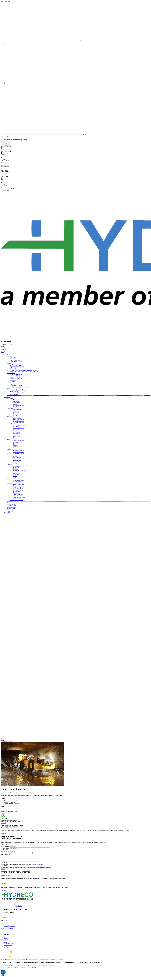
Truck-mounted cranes (18, 428)
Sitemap (3, 967)
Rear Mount (13, 380)
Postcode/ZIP (4, 851)
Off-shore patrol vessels (19, 440)
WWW (2, 162)
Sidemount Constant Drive (16, 378)
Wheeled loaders (17, 460)
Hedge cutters (16, 402)
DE (7, 136)
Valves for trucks (14, 391)
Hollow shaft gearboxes (16, 361)
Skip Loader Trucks (18, 488)
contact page (86, 842)
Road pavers (16, 412)
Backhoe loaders (17, 457)
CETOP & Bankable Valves (17, 392)
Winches (15, 445)
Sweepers (15, 469)
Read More (3, 883)
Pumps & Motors (11, 381)
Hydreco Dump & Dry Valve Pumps (19, 387)
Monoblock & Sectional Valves (18, 390)
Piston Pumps (13, 384)
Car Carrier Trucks (17, 494)
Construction (10, 408)
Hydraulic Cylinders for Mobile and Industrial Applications (24, 371)
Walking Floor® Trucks (19, 484)
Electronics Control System (17, 366)
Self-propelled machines (19, 425)
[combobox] (36, 853)
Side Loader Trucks (18, 495)
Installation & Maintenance (16, 500)
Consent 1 (4, 862)
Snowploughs (16, 466)
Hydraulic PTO (11, 373)
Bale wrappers (16, 401)
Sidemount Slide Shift (15, 377)
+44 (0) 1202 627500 (8, 928)
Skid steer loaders (17, 462)
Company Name (5, 848)
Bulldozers (16, 459)
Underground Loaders (18, 452)
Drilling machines (17, 409)
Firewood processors (18, 480)
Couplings (12, 357)
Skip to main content (6, 1)
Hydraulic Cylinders (12, 368)
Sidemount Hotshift (15, 375)
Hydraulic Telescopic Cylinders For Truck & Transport (23, 370)
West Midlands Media (49, 965)
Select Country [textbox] (36, 853)
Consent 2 (4, 865)
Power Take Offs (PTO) (16, 374)
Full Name (4, 845)
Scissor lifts (16, 435)
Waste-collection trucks (19, 470)
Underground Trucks (18, 453)
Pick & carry (16, 426)
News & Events (11, 508)
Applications (7, 397)
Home (2, 739)
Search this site (4, 344)
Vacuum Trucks (17, 486)
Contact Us (3, 349)
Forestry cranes (17, 481)
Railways (9, 416)
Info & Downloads (11, 507)
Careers (9, 509)
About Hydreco (8, 502)
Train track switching (18, 422)
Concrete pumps (17, 414)
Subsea (15, 443)
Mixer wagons (16, 399)
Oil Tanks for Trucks (15, 360)
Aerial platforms (17, 436)
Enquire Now (4, 811)
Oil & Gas (9, 471)
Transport (9, 483)
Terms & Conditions (20, 967)
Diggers (15, 463)
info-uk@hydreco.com (9, 926)
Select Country (5, 853)
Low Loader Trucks (18, 490)
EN (83, 81)
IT (83, 134)
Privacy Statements (38, 864)
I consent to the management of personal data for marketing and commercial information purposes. (27, 867)
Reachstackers (16, 432)
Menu (2, 352)
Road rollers (16, 411)
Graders (15, 456)
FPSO (14, 477)
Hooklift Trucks (17, 491)
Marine (8, 439)
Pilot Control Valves (15, 367)
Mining (9, 449)
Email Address (5, 846)
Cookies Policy (10, 967)
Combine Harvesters (18, 406)
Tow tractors (16, 429)
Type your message (6, 854)
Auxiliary (9, 356)
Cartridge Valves (14, 394)
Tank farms (16, 474)
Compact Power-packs (15, 359)
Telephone (4, 849)
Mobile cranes (16, 433)
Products (6, 354)
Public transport (17, 418)
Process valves (16, 473)
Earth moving (10, 454)
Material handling (11, 423)
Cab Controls (13, 364)
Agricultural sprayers (18, 405)
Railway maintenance (18, 419)
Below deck (16, 446)
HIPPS (15, 476)
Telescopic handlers (18, 438)
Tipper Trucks (16, 498)
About (5, 942)
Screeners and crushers (19, 450)
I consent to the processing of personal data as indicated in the (23, 864)
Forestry (9, 478)
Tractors (15, 404)
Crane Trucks (16, 493)
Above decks (16, 447)
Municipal (9, 464)
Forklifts (15, 430)
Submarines (16, 442)
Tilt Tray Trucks (17, 487)
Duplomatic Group (11, 505)
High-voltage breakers (18, 421)
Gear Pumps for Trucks (16, 385)
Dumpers (15, 415)
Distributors (7, 512)
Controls (9, 363)
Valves (8, 388)
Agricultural (10, 398)
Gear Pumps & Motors (15, 382)
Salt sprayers (16, 467)
